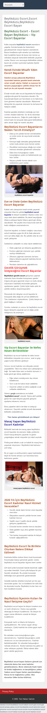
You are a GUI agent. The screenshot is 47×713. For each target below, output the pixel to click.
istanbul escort (5, 705)
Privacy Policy (8, 691)
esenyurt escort (17, 709)
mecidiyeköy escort (26, 707)
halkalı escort (28, 705)
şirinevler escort (39, 707)
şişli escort (37, 705)
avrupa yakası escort (12, 707)
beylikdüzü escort (24, 45)
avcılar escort (27, 709)
